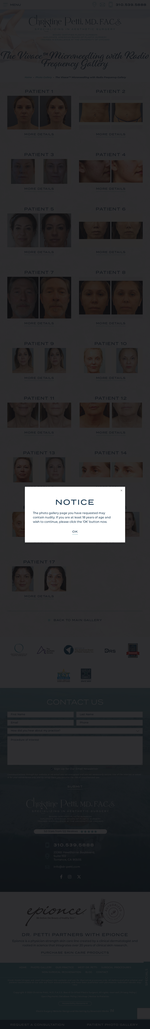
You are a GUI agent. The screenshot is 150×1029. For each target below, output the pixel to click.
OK (75, 532)
